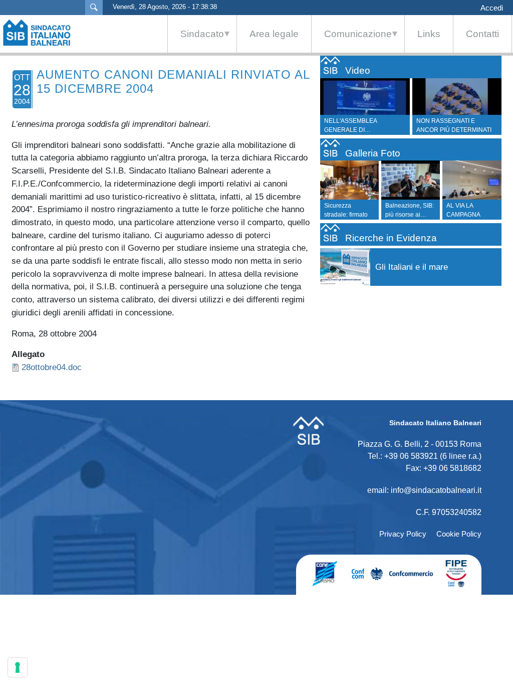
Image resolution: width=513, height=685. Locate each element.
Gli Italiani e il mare (411, 267)
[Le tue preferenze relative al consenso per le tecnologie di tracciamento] (17, 667)
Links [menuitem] (428, 34)
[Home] (41, 33)
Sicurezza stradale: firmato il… (346, 214)
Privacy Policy (402, 534)
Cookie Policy (458, 534)
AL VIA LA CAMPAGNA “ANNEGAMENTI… (472, 214)
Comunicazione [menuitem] (352, 41)
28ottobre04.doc (52, 367)
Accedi (491, 8)
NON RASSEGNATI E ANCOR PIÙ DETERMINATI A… (366, 129)
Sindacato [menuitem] (196, 41)
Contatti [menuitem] (482, 34)
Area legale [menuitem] (274, 34)
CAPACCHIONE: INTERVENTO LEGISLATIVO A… (459, 129)
